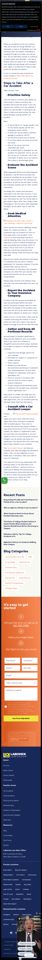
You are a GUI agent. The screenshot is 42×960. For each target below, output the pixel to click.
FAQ (30, 557)
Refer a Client (8, 770)
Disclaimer (7, 949)
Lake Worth (7, 889)
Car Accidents (8, 791)
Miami (17, 889)
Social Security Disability (11, 815)
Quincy (5, 924)
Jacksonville (7, 884)
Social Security (25, 578)
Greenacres (32, 875)
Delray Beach (8, 875)
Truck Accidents (9, 796)
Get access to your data (12, 953)
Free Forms (7, 840)
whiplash (7, 237)
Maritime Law (24, 562)
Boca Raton (7, 870)
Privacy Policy (9, 945)
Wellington (27, 899)
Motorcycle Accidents (11, 801)
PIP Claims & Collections (14, 573)
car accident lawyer (15, 448)
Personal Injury (11, 567)
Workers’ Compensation (11, 810)
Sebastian (19, 894)
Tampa (5, 899)
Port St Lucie (8, 894)
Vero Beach (16, 899)
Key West (27, 884)
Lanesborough (8, 919)
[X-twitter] (16, 933)
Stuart (29, 894)
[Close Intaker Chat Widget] (39, 913)
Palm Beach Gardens (11, 880)
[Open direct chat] (36, 913)
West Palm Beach (9, 904)
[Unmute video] (29, 934)
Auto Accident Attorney (14, 557)
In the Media (10, 562)
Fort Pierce (20, 875)
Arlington (6, 915)
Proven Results (8, 775)
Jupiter (18, 884)
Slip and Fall (9, 578)
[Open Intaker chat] (20, 959)
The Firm (6, 766)
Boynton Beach (21, 870)
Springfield (16, 924)
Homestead (26, 880)
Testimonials (7, 780)
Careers (6, 845)
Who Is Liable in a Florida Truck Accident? (21, 508)
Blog (5, 831)
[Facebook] (11, 933)
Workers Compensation (14, 583)
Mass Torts (7, 820)
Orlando (26, 889)
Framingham (26, 915)
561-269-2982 (21, 625)
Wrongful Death (11, 588)
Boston (16, 915)
